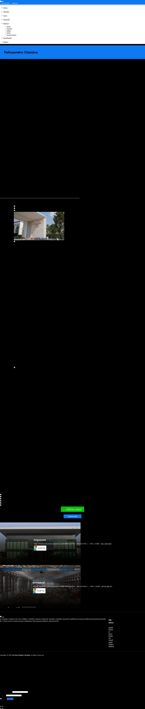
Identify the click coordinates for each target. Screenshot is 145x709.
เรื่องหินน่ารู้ (6, 20)
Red (4, 132)
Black (5, 115)
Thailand (6, 106)
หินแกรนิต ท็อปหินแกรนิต (13, 674)
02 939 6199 (5, 3)
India (4, 87)
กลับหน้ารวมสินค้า (72, 516)
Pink (4, 130)
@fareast (15, 3)
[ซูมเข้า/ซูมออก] (2, 706)
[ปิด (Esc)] (0, 706)
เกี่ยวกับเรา (6, 12)
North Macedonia (9, 98)
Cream (5, 121)
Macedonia (6, 96)
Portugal (6, 102)
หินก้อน (9, 33)
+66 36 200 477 (106, 586)
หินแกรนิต (9, 29)
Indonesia (6, 89)
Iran (4, 91)
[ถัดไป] (2, 708)
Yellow (5, 136)
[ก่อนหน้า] (0, 708)
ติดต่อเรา (5, 42)
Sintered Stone (11, 35)
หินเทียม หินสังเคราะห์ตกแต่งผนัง (15, 676)
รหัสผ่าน (2, 695)
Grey (4, 128)
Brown (5, 119)
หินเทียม (9, 31)
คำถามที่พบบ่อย (7, 38)
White (5, 134)
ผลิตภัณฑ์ (6, 24)
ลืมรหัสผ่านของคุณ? (5, 702)
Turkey (5, 108)
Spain (5, 104)
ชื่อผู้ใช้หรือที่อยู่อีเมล (6, 692)
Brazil (5, 79)
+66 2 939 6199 (106, 544)
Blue (4, 117)
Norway (5, 100)
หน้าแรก (5, 8)
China (5, 83)
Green (5, 125)
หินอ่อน (8, 27)
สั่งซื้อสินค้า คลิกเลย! (74, 509)
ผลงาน (5, 16)
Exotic (5, 123)
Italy (4, 93)
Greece (5, 85)
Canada (5, 81)
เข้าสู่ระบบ (10, 699)
